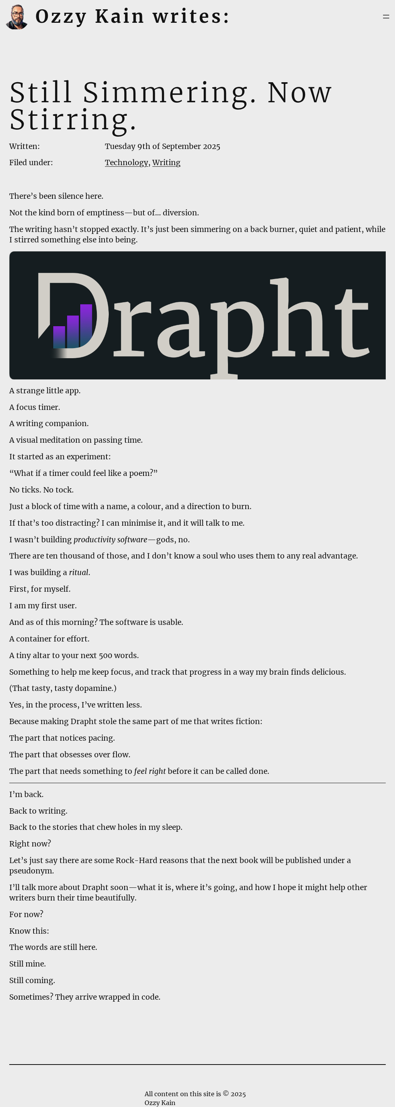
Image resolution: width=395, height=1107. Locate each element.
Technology (126, 162)
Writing (166, 162)
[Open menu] (386, 16)
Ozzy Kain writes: (133, 16)
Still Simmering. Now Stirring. (171, 106)
